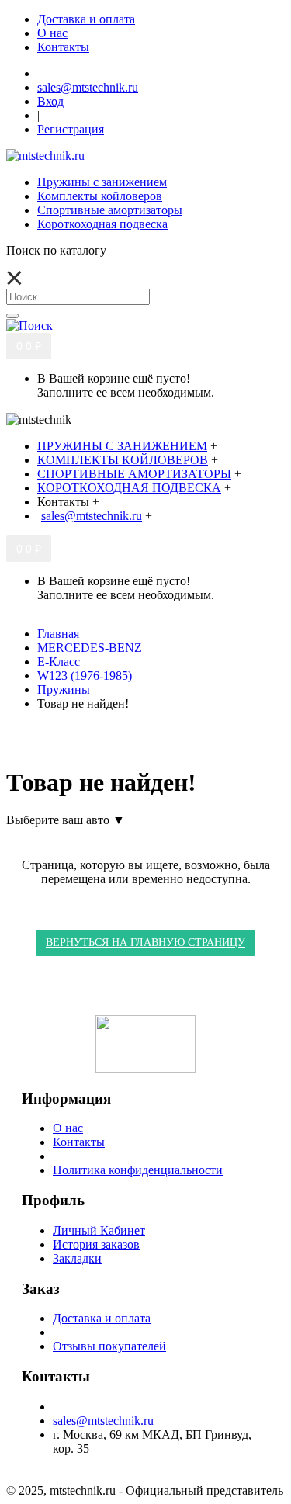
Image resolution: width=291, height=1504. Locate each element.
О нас (68, 1128)
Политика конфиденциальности (138, 1170)
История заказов (96, 1244)
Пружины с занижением (102, 182)
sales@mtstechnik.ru (103, 1420)
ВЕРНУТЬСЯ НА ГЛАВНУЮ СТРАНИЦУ (145, 942)
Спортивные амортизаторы (109, 210)
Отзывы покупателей (109, 1346)
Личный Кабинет (99, 1230)
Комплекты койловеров (99, 196)
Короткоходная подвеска (102, 223)
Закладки (77, 1258)
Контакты (79, 1142)
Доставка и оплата (102, 1318)
